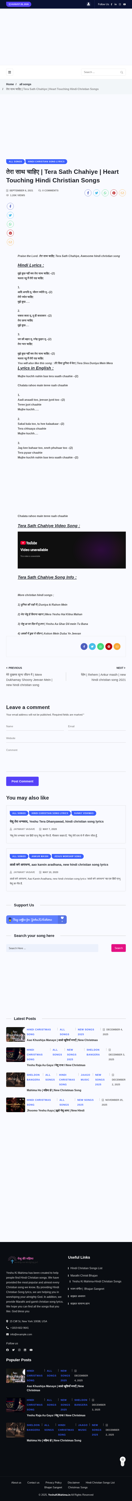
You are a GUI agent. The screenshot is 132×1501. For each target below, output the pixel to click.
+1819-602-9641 (19, 1327)
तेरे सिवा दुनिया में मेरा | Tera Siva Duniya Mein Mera (83, 363)
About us (16, 1482)
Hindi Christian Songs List (86, 1268)
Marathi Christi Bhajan (84, 1275)
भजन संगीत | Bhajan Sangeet (87, 1288)
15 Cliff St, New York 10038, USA (28, 1321)
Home (10, 84)
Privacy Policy (54, 1482)
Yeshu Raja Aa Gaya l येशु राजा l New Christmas (56, 1065)
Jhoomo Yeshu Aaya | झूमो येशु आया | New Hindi (55, 1110)
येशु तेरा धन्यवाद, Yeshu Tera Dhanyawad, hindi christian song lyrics (57, 821)
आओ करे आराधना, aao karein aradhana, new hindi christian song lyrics (59, 864)
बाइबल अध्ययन (77, 1296)
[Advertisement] (76, 36)
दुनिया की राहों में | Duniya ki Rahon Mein (44, 604)
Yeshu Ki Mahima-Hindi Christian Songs (96, 1281)
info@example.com (21, 1334)
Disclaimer (74, 1482)
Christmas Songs (78, 1487)
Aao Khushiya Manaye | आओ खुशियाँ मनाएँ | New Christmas (62, 1040)
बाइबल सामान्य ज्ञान (80, 1303)
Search (119, 948)
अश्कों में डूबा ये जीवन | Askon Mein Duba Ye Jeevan (51, 633)
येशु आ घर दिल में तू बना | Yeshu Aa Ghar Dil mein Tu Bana (54, 623)
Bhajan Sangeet (53, 1487)
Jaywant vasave (24, 829)
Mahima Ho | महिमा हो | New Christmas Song (54, 1090)
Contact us (33, 1482)
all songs (25, 84)
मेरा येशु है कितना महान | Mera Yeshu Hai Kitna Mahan (52, 614)
